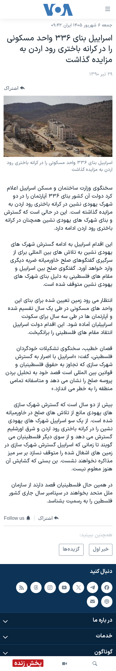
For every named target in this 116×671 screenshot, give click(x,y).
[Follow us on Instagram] (50, 587)
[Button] (14, 88)
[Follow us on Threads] (36, 587)
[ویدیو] (64, 663)
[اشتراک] (92, 601)
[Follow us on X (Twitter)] (78, 587)
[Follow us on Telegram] (92, 587)
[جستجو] (95, 663)
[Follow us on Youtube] (64, 587)
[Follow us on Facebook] (106, 587)
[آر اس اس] (21, 587)
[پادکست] (106, 601)
